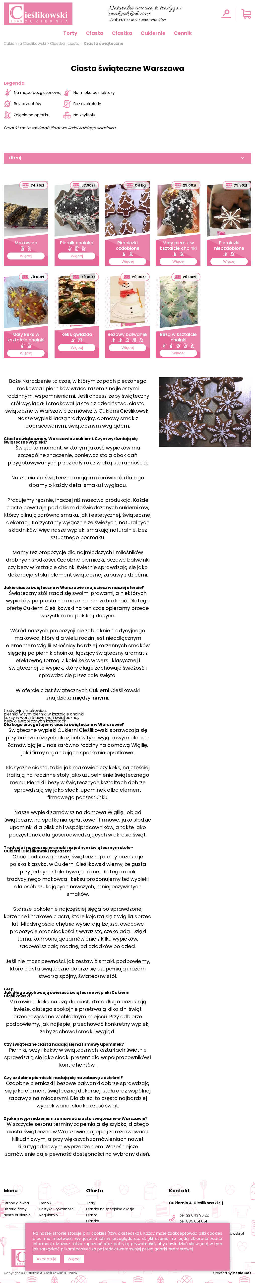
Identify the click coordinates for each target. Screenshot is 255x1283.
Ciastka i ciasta (64, 43)
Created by (232, 1273)
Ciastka (122, 33)
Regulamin (48, 1215)
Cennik (183, 33)
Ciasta (94, 33)
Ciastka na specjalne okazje (110, 1209)
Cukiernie (153, 33)
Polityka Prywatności (56, 1209)
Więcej (73, 1259)
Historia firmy (15, 1209)
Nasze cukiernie (17, 1215)
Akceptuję (47, 1259)
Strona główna (16, 1203)
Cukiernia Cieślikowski (25, 43)
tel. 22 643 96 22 (194, 1215)
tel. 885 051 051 (193, 1221)
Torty (70, 33)
